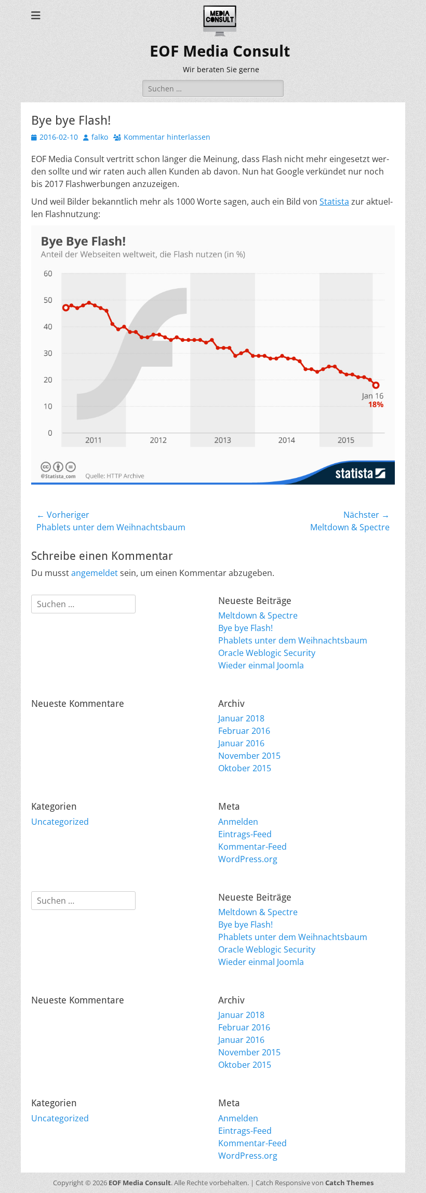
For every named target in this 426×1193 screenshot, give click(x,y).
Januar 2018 (241, 718)
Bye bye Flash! (245, 628)
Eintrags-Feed (245, 834)
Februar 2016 (244, 730)
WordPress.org (247, 859)
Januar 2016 (241, 743)
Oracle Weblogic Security (266, 653)
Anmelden (238, 821)
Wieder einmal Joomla (261, 665)
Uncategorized (60, 821)
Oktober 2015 (244, 768)
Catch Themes (349, 1182)
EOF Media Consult (220, 51)
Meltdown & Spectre (258, 615)
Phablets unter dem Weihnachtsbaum (292, 640)
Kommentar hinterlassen (167, 137)
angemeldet (94, 573)
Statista (334, 201)
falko (99, 137)
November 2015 (249, 755)
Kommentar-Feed (252, 846)
